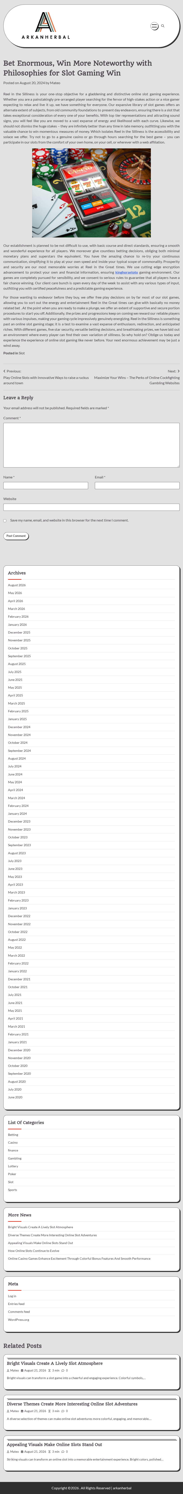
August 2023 (17, 853)
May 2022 (15, 947)
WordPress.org (18, 1320)
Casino (13, 1142)
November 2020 (19, 1058)
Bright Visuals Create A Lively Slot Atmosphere (40, 1227)
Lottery (13, 1166)
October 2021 (17, 987)
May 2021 (15, 1010)
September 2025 (19, 656)
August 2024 (17, 758)
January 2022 (17, 971)
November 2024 (19, 735)
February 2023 (18, 900)
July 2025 (14, 672)
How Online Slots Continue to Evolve (33, 1251)
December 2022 (19, 916)
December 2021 (19, 979)
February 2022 (18, 963)
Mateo (55, 83)
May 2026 (15, 593)
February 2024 (18, 806)
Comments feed (19, 1311)
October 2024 (17, 742)
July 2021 (14, 995)
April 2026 (15, 601)
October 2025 (17, 648)
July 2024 (14, 766)
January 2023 (17, 908)
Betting (13, 1135)
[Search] (162, 26)
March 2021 (16, 1026)
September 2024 (19, 750)
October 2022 (17, 932)
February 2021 (18, 1034)
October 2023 (17, 837)
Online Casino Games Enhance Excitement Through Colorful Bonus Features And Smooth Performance (79, 1258)
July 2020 (14, 1089)
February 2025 (18, 711)
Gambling (14, 1158)
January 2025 (17, 719)
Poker (12, 1174)
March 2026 (16, 609)
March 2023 (16, 892)
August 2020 (17, 1081)
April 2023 (15, 884)
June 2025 (15, 680)
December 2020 (19, 1050)
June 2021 (15, 1003)
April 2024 (15, 790)
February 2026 (18, 616)
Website (9, 499)
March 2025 (16, 703)
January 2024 (17, 813)
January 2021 (17, 1042)
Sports (12, 1190)
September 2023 (19, 845)
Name (9, 477)
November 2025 (19, 640)
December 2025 (19, 632)
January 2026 (17, 624)
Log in (12, 1296)
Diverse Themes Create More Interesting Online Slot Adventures (52, 1235)
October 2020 (17, 1066)
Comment (12, 418)
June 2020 (15, 1097)
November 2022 (19, 924)
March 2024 (16, 798)
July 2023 (14, 861)
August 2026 (17, 585)
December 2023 (19, 821)
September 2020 (19, 1073)
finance (13, 1150)
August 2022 (17, 939)
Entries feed (16, 1304)
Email (100, 477)
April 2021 (15, 1018)
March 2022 (16, 955)
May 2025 (15, 687)
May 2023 (15, 877)
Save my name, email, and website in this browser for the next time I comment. (69, 520)
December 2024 (19, 727)
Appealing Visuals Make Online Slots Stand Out (40, 1243)
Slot (22, 353)
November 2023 (19, 829)
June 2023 (15, 869)
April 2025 (15, 695)
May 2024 (15, 782)
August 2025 (17, 664)
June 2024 (15, 774)
